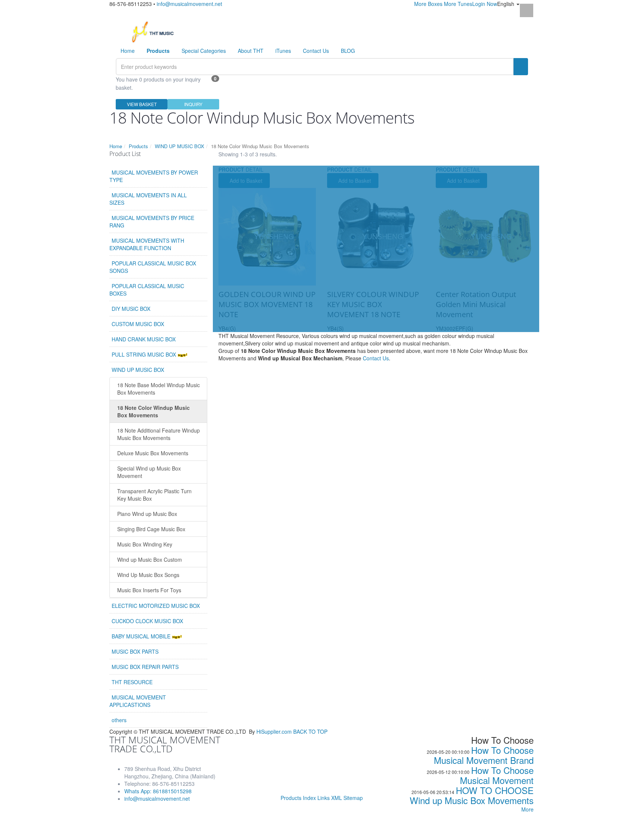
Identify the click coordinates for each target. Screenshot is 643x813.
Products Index (298, 797)
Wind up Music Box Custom (149, 559)
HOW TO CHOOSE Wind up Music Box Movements (472, 795)
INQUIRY (193, 104)
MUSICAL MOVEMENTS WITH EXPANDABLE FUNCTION (146, 244)
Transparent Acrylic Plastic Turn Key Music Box (154, 494)
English (506, 3)
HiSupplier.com (274, 731)
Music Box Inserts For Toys (149, 590)
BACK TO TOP (310, 731)
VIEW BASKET (142, 104)
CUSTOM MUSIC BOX (138, 324)
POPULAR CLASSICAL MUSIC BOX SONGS (152, 266)
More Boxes (428, 3)
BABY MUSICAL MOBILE (142, 636)
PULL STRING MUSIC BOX (144, 354)
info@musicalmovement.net (189, 3)
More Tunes (458, 3)
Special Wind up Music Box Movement (149, 472)
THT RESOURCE (132, 682)
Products (138, 146)
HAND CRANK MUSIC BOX (144, 339)
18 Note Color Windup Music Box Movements (153, 411)
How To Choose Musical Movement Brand (484, 754)
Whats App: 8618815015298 (158, 791)
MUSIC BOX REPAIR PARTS (145, 666)
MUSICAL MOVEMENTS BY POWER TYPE (153, 176)
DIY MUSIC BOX (131, 308)
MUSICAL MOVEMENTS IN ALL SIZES (148, 198)
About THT (250, 50)
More (527, 809)
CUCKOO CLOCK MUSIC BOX (147, 621)
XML (336, 797)
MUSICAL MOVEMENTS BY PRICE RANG (151, 221)
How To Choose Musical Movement (497, 775)
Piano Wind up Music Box (147, 513)
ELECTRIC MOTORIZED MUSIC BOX (156, 605)
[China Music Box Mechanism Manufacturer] (155, 31)
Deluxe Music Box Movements (152, 453)
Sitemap (353, 797)
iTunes (283, 50)
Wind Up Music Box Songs (148, 574)
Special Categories (204, 50)
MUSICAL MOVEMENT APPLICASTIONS (137, 701)
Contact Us (316, 50)
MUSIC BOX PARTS (135, 651)
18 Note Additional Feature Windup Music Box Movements (158, 434)
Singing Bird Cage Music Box (151, 529)
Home (128, 50)
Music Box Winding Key (144, 544)
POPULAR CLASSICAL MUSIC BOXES (146, 289)
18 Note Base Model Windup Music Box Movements (158, 388)
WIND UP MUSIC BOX (179, 146)
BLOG (348, 50)
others (119, 720)
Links (323, 797)
